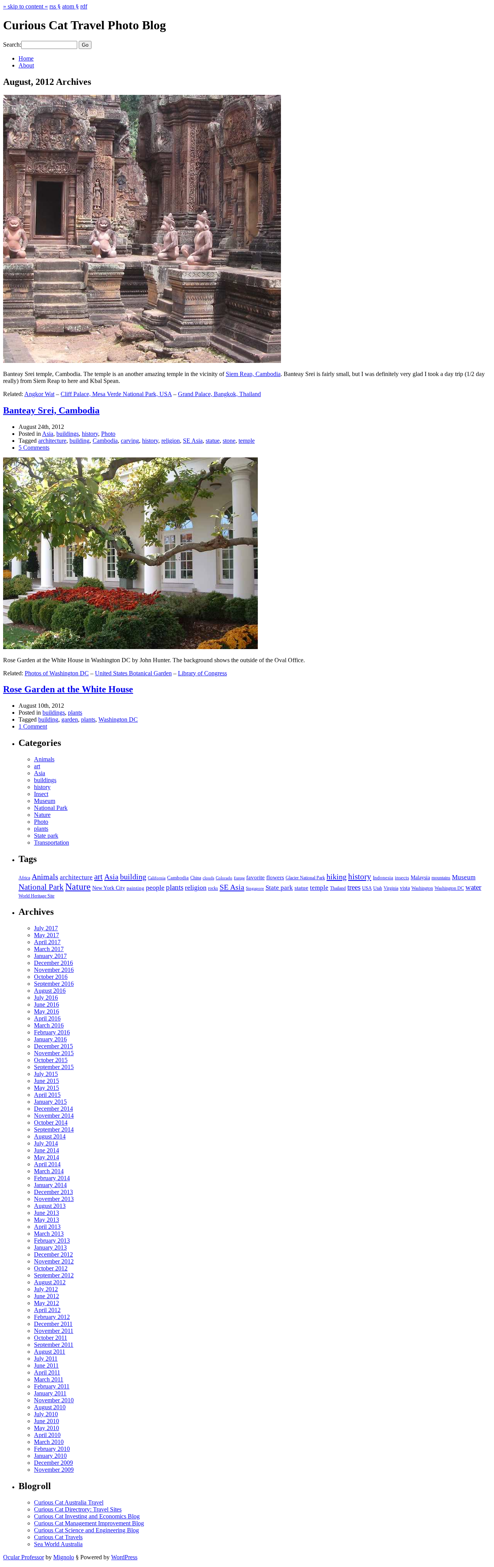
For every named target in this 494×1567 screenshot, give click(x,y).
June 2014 (46, 1150)
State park (46, 835)
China (195, 877)
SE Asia (193, 440)
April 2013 (47, 1226)
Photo (108, 433)
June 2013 (46, 1212)
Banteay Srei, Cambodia (51, 410)
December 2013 (53, 1192)
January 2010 (50, 1455)
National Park (51, 808)
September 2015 (54, 1067)
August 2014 (50, 1136)
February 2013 (52, 1240)
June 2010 (46, 1421)
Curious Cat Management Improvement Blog (89, 1523)
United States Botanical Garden (133, 673)
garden (69, 719)
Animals (44, 759)
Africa (24, 877)
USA (367, 888)
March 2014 (49, 1171)
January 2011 (50, 1393)
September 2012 (54, 1275)
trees (353, 887)
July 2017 (46, 928)
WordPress (124, 1557)
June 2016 (46, 1004)
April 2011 (47, 1372)
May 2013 (46, 1219)
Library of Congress (202, 673)
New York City (108, 888)
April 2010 (47, 1435)
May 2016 (46, 1011)
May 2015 (46, 1088)
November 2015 (54, 1053)
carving (130, 440)
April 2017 (47, 942)
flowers (275, 877)
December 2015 (53, 1046)
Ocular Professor (23, 1557)
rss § (55, 6)
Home (26, 58)
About (26, 65)
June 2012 (46, 1296)
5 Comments (34, 447)
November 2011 (53, 1330)
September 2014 (54, 1129)
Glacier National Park (305, 877)
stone (229, 440)
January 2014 (50, 1185)
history (90, 433)
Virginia (391, 888)
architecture (52, 440)
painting (135, 888)
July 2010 (46, 1414)
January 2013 (50, 1247)
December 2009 (53, 1462)
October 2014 (51, 1122)
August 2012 (50, 1282)
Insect (41, 794)
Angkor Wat (39, 394)
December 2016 (53, 963)
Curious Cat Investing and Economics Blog (87, 1516)
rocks (213, 888)
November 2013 (54, 1199)
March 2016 (49, 1025)
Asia (47, 433)
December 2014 (53, 1108)
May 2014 (46, 1157)
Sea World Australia (58, 1544)
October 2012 (51, 1268)
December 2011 (53, 1324)
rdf (83, 6)
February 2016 (52, 1032)
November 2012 (54, 1261)
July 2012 (46, 1289)
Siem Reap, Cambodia (253, 374)
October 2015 (51, 1060)
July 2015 (46, 1074)
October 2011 (50, 1337)
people (155, 887)
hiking (337, 876)
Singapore (255, 888)
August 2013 (50, 1206)
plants (75, 712)
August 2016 (50, 990)
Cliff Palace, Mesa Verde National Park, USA (116, 394)
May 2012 (46, 1303)
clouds (208, 877)
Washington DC (118, 719)
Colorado (224, 877)
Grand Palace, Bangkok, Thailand (219, 394)
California (157, 877)
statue (213, 440)
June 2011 (46, 1365)
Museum (44, 801)
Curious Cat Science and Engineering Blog (86, 1530)
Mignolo (63, 1557)
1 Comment (33, 726)
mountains (440, 877)
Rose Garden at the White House (68, 689)
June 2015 (46, 1081)
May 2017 (46, 935)
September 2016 (54, 983)
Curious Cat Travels (58, 1537)
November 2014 (54, 1115)
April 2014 (47, 1164)
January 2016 (50, 1039)
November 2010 (54, 1400)
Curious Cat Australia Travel (68, 1502)
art (37, 766)
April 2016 (47, 1018)
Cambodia (105, 440)
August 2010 (50, 1407)
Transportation (51, 842)
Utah (377, 888)
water (473, 887)
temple (247, 440)
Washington (422, 888)
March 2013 (49, 1233)
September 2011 (53, 1344)
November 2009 (54, 1469)
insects (402, 877)
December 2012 (53, 1254)
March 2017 (49, 949)
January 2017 (50, 956)
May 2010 (46, 1428)
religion (170, 440)
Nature (42, 814)
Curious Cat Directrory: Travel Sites (78, 1509)
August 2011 (49, 1351)
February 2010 (52, 1449)
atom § (70, 6)
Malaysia (420, 877)
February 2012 (52, 1317)
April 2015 (47, 1094)
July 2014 (46, 1143)
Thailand (338, 888)
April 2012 (47, 1310)
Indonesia (383, 877)
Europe (239, 878)
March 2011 (48, 1379)
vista (405, 888)
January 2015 (50, 1101)
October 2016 (51, 976)
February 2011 (51, 1386)
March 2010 (49, 1442)
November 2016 (54, 970)
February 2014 (52, 1178)
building (79, 440)
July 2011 (46, 1358)
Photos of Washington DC (57, 673)
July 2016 (46, 997)
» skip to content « (25, 6)
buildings (67, 433)
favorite (255, 877)
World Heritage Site (36, 896)
